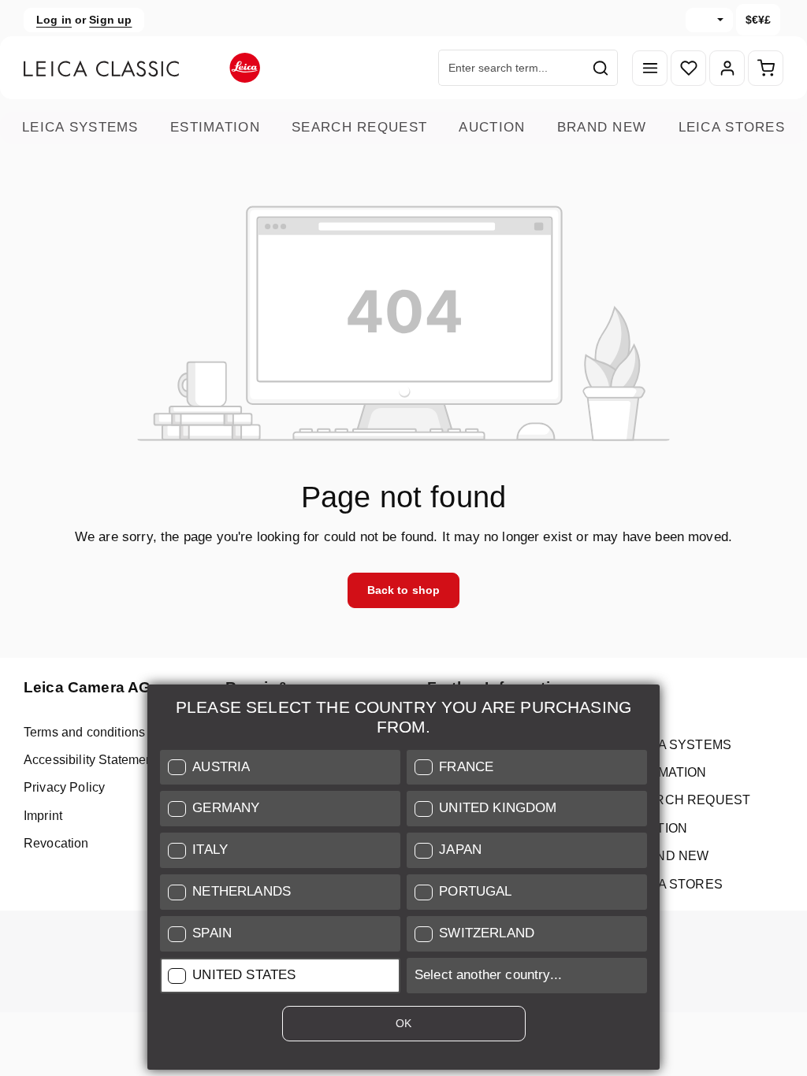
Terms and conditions (84, 732)
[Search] (601, 68)
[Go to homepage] (142, 68)
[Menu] (650, 68)
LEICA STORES (732, 127)
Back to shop (404, 590)
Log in (54, 19)
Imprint (43, 815)
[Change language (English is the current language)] (709, 20)
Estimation (215, 127)
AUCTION (492, 127)
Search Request (359, 127)
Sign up (110, 19)
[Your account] (727, 68)
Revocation (56, 843)
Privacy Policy (64, 787)
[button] (280, 767)
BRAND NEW (602, 127)
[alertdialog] (403, 880)
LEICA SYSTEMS (80, 127)
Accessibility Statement (90, 759)
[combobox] (511, 68)
